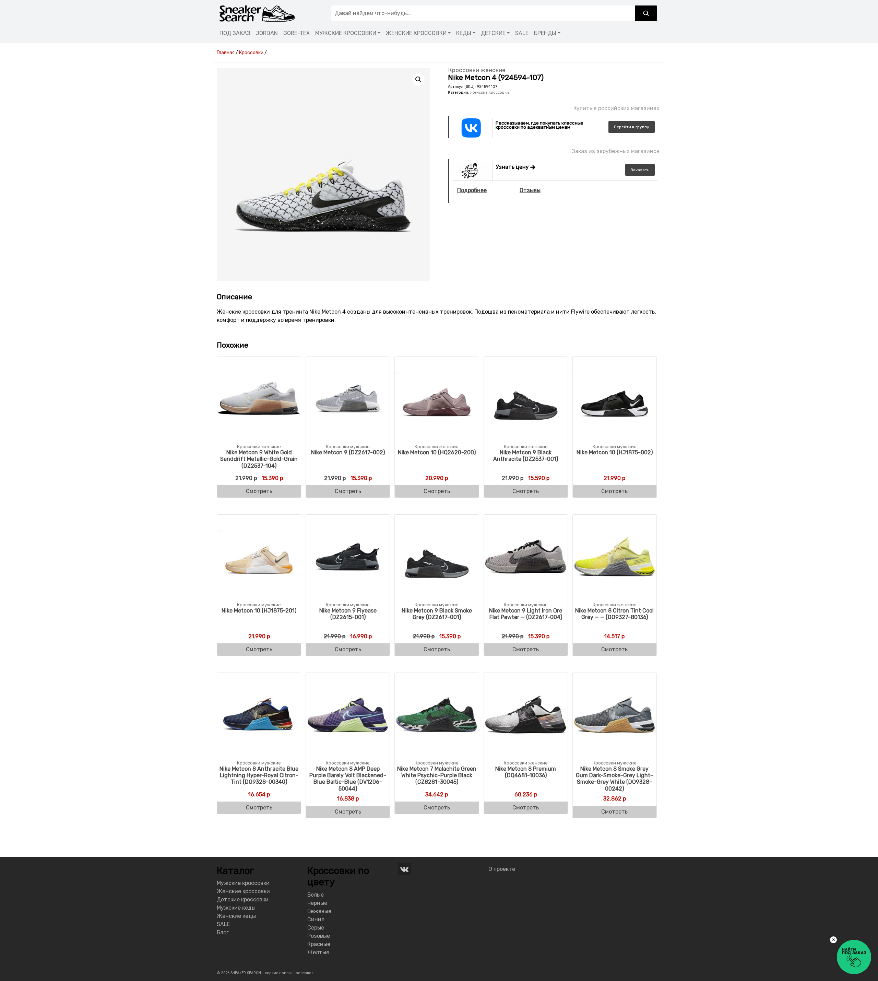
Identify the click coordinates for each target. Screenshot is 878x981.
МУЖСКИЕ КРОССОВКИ (345, 33)
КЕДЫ (463, 33)
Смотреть (259, 491)
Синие (315, 919)
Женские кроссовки (489, 92)
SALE (522, 33)
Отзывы (530, 190)
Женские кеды (236, 916)
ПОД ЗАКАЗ (235, 33)
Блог (223, 932)
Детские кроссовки (243, 899)
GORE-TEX (296, 33)
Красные (318, 944)
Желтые (318, 952)
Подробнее (472, 190)
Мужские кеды (236, 907)
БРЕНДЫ (545, 33)
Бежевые (319, 911)
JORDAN (267, 33)
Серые (315, 927)
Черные (317, 903)
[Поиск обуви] (646, 13)
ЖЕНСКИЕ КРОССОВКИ (416, 33)
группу (631, 127)
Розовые (318, 936)
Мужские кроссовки (243, 883)
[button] (418, 79)
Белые (315, 894)
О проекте (501, 869)
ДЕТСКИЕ (493, 33)
